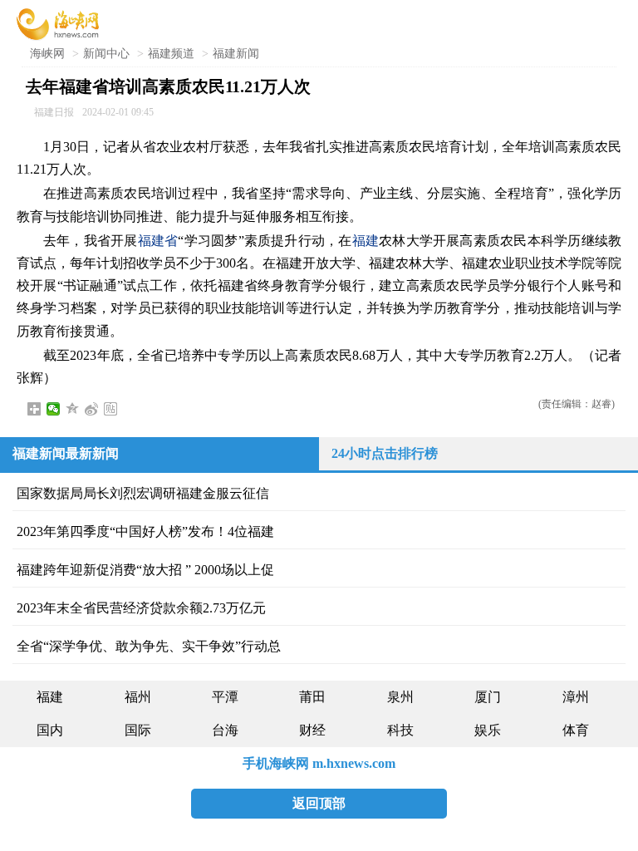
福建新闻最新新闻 (65, 453)
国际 (138, 730)
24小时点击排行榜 (384, 453)
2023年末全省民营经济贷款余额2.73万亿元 (141, 608)
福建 (365, 241)
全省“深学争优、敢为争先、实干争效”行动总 (149, 646)
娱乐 (487, 730)
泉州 (400, 697)
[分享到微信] (54, 409)
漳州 (575, 697)
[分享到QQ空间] (73, 409)
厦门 (487, 697)
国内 (50, 730)
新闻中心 (106, 53)
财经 (312, 730)
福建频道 (171, 53)
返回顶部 (319, 803)
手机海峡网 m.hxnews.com (319, 763)
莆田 (312, 697)
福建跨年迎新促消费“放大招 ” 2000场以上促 (145, 570)
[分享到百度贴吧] (111, 409)
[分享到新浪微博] (92, 409)
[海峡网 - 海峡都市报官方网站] (58, 23)
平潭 (225, 697)
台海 (225, 730)
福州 (138, 697)
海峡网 (47, 53)
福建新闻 (236, 53)
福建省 (158, 241)
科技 (400, 730)
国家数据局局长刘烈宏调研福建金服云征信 (143, 493)
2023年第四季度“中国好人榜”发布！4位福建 (145, 531)
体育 (575, 730)
